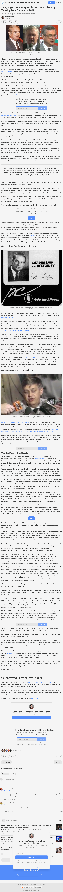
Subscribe (51, 2)
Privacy (31, 884)
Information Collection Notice (31, 862)
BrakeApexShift (8, 803)
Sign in (58, 2)
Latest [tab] (7, 820)
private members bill (19, 95)
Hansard (10, 653)
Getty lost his (6, 422)
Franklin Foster (8, 789)
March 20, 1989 (30, 357)
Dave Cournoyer (9, 16)
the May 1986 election (8, 318)
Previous (7, 762)
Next (56, 762)
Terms (35, 884)
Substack (25, 890)
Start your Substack (28, 887)
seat (28, 422)
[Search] (60, 820)
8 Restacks (20, 750)
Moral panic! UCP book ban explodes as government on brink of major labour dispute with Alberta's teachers (26, 826)
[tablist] (8, 773)
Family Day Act (39, 459)
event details (35, 699)
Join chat (31, 718)
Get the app (38, 887)
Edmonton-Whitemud (19, 422)
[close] (47, 834)
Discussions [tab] (14, 820)
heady (33, 235)
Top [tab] (3, 820)
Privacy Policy (44, 862)
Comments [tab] (5, 774)
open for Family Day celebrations (40, 682)
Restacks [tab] (12, 774)
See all (5, 860)
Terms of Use (39, 861)
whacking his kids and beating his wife (15, 330)
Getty (36, 431)
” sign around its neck (45, 431)
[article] (31, 829)
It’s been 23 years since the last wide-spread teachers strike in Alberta (21, 829)
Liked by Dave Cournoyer (10, 790)
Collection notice (41, 884)
